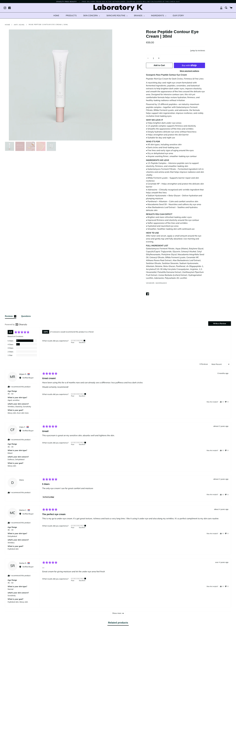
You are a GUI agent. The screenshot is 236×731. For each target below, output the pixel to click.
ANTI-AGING (19, 25)
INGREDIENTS (157, 15)
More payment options (189, 71)
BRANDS (138, 15)
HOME (56, 15)
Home (7, 25)
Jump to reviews (197, 50)
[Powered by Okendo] (16, 324)
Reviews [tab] (10, 316)
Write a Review (219, 323)
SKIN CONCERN (90, 15)
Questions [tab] (26, 316)
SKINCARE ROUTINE (116, 15)
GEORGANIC (161, 283)
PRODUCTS (71, 15)
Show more (116, 613)
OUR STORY (178, 15)
